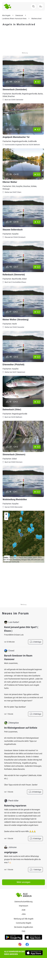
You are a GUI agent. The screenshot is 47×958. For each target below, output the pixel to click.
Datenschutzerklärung (23, 902)
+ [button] (6, 514)
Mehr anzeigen (23, 882)
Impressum (23, 906)
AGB (23, 910)
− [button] (6, 518)
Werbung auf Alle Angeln (23, 919)
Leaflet (5, 557)
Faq (23, 931)
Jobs (24, 914)
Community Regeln (23, 923)
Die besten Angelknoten (23, 927)
